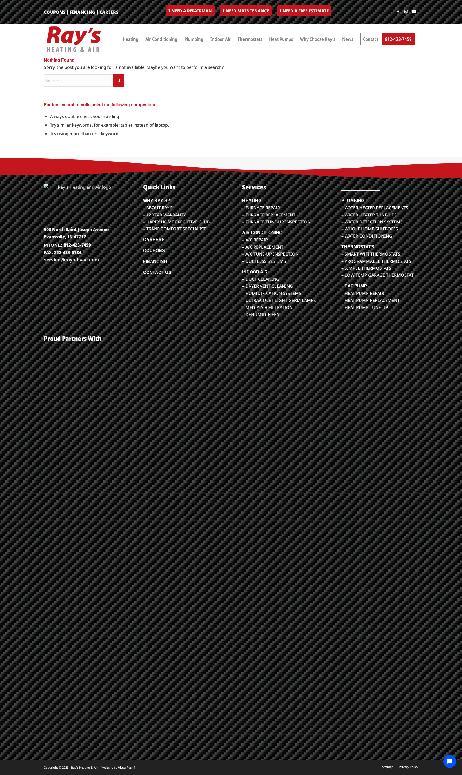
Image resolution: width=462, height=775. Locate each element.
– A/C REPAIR (255, 240)
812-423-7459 (77, 245)
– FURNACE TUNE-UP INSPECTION (276, 222)
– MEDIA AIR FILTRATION (267, 307)
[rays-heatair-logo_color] (73, 39)
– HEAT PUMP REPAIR (362, 293)
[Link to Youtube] (414, 11)
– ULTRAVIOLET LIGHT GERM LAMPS (279, 300)
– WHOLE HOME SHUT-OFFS (369, 229)
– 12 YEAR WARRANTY (164, 215)
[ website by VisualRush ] (118, 767)
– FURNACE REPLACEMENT (268, 215)
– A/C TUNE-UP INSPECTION (270, 254)
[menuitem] (190, 11)
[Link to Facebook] (398, 11)
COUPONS (54, 12)
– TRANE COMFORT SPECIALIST (174, 229)
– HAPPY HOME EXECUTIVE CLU (175, 222)
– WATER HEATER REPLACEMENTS (374, 208)
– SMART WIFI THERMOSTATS (370, 254)
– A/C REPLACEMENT (262, 247)
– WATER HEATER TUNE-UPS (369, 215)
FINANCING (82, 12)
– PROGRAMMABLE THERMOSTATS (376, 261)
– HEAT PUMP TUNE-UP (364, 307)
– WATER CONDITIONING (366, 236)
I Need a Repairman (190, 10)
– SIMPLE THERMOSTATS (366, 268)
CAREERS (108, 12)
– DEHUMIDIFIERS (260, 314)
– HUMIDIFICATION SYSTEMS (271, 293)
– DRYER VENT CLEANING (267, 286)
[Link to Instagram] (406, 11)
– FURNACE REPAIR (261, 208)
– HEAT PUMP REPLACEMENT (370, 300)
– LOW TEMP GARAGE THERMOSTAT (377, 275)
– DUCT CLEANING (260, 279)
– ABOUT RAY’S (157, 208)
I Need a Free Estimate (304, 10)
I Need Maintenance (246, 10)
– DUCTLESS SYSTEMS (264, 261)
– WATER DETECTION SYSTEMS (372, 222)
